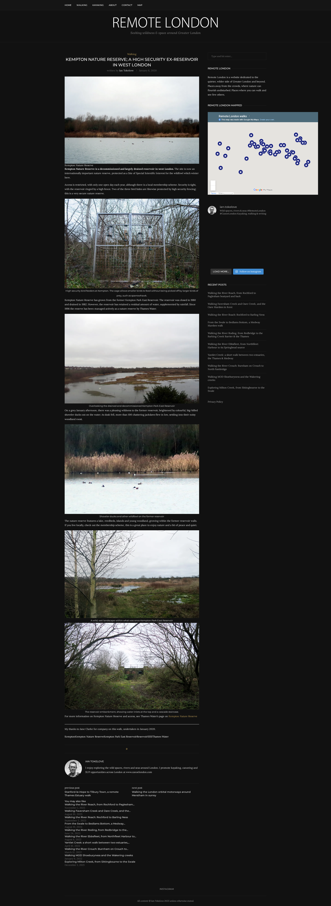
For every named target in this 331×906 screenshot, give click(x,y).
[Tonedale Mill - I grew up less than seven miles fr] (257, 236)
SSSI (149, 736)
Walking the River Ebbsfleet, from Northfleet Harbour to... (100, 836)
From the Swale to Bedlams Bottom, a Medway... (95, 823)
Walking (82, 5)
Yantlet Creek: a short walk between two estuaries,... (97, 842)
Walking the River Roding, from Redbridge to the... (96, 830)
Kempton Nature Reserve (183, 716)
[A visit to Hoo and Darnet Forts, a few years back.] (217, 249)
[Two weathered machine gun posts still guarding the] (257, 260)
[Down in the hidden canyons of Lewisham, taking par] (237, 224)
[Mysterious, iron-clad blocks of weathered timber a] (237, 249)
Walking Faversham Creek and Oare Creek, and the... (98, 810)
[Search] (264, 5)
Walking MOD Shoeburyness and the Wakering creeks (99, 855)
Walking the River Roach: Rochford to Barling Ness (96, 817)
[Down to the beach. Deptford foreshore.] (217, 224)
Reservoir (142, 736)
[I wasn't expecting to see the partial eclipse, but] (217, 236)
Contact (127, 5)
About (113, 5)
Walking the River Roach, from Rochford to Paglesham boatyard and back (232, 294)
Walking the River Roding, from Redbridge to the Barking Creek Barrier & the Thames (235, 335)
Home (68, 5)
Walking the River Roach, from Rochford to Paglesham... (99, 804)
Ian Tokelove (126, 70)
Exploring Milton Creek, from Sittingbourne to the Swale (100, 861)
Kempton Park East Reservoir (120, 736)
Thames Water (160, 736)
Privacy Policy (215, 401)
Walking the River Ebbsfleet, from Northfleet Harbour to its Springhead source (233, 345)
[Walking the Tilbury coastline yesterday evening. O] (257, 249)
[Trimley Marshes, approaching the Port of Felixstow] (217, 260)
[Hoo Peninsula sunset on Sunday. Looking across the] (237, 236)
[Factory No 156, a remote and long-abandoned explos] (257, 224)
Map (139, 5)
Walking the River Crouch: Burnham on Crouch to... (96, 849)
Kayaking (98, 5)
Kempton (70, 736)
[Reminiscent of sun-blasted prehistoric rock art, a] (237, 260)
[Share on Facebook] (131, 749)
